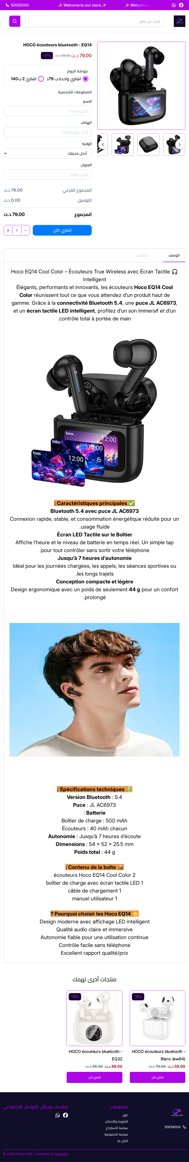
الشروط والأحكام (117, 1121)
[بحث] (14, 21)
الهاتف (86, 122)
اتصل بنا (123, 1141)
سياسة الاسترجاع (117, 1128)
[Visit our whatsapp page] (173, 5)
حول (125, 1115)
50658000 (173, 1127)
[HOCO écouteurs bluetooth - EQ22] (94, 1037)
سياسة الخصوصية (116, 1134)
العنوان (86, 165)
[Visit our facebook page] (181, 5)
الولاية (87, 143)
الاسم (87, 101)
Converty (61, 1154)
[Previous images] (102, 144)
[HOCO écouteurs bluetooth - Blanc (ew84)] (157, 1037)
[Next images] (179, 144)
